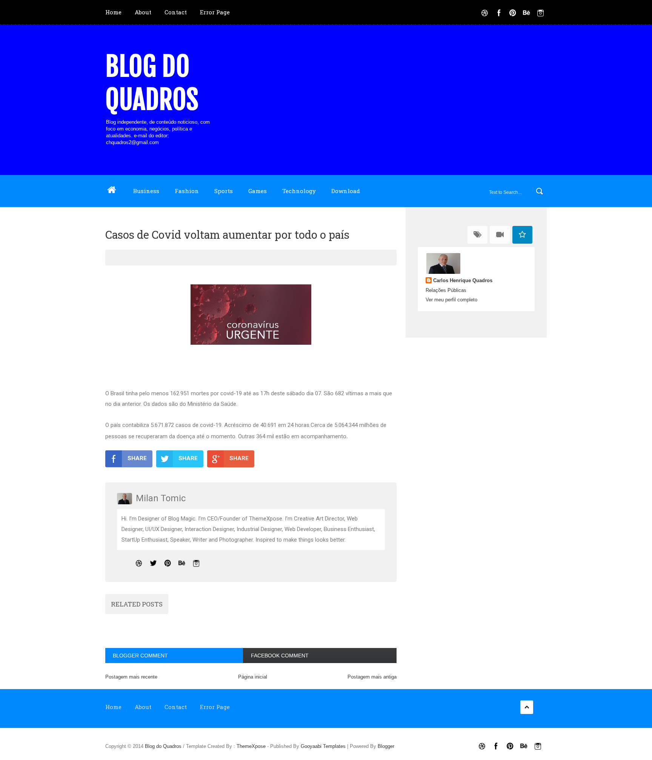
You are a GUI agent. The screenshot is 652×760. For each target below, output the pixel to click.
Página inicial (252, 677)
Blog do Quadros (151, 83)
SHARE (137, 458)
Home (113, 12)
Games (257, 191)
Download (345, 191)
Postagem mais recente (131, 677)
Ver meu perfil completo (451, 299)
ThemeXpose (251, 746)
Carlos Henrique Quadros (462, 280)
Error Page (215, 12)
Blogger (386, 746)
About (143, 12)
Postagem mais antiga (372, 677)
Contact (176, 12)
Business (146, 191)
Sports (223, 191)
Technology (299, 191)
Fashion (187, 191)
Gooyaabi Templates (323, 746)
